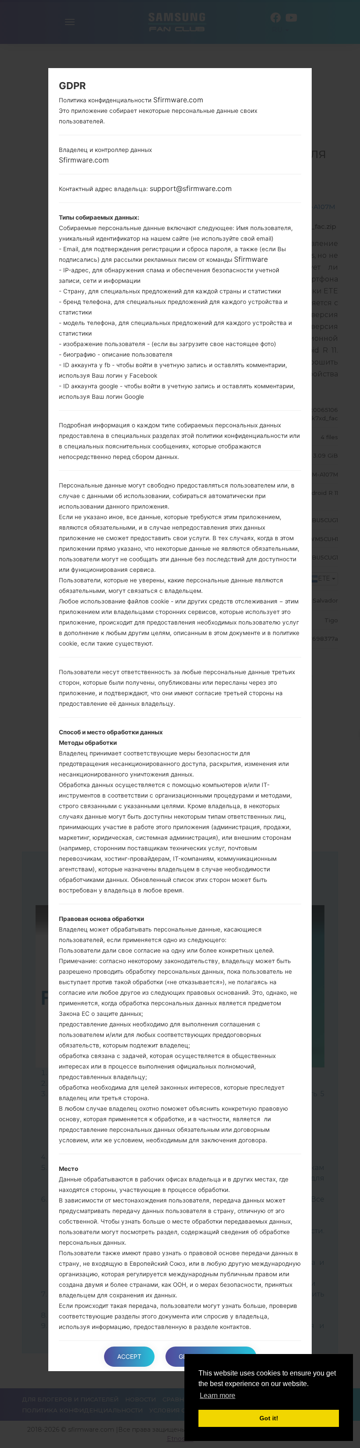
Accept (129, 1356)
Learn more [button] (217, 1395)
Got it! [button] (268, 1418)
